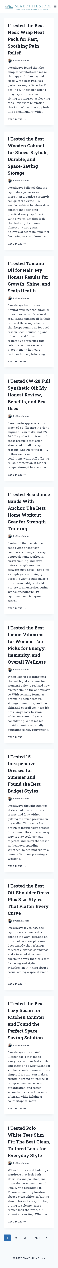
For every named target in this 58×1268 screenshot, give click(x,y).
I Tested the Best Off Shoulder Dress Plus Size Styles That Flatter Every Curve (28, 899)
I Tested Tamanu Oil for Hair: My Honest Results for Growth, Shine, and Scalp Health (29, 277)
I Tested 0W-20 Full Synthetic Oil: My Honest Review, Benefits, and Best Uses (29, 394)
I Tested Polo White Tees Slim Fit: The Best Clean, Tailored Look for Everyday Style (29, 1141)
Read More (17, 119)
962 (37, 1238)
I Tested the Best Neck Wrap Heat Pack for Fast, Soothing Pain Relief (26, 39)
